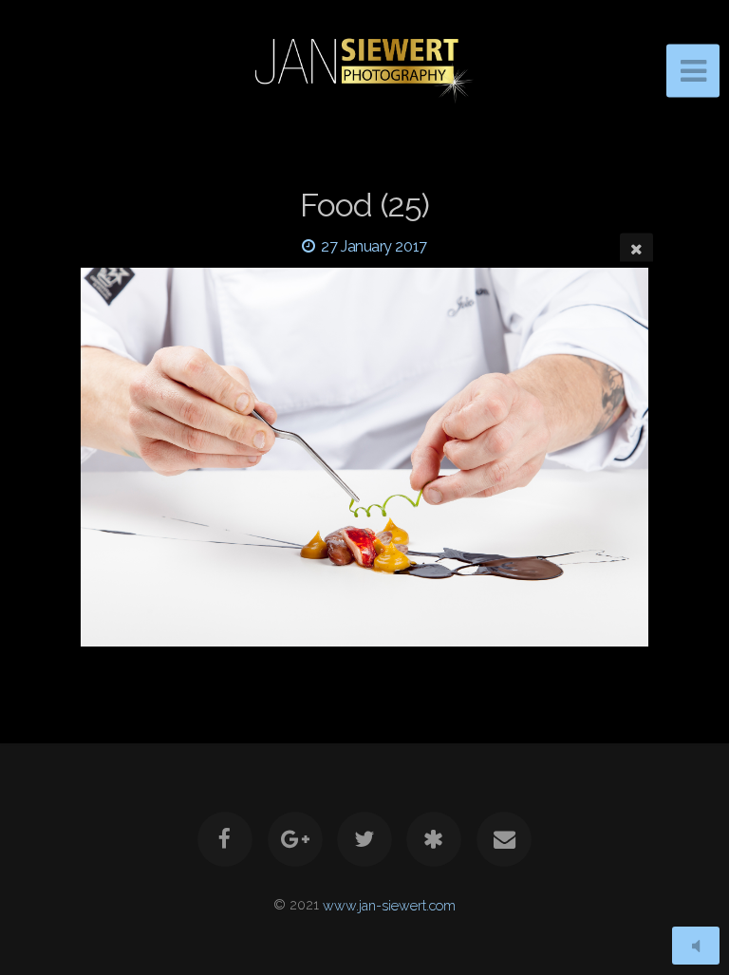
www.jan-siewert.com (389, 904)
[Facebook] (224, 839)
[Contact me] (504, 839)
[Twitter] (364, 839)
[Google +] (295, 839)
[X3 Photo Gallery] (434, 839)
